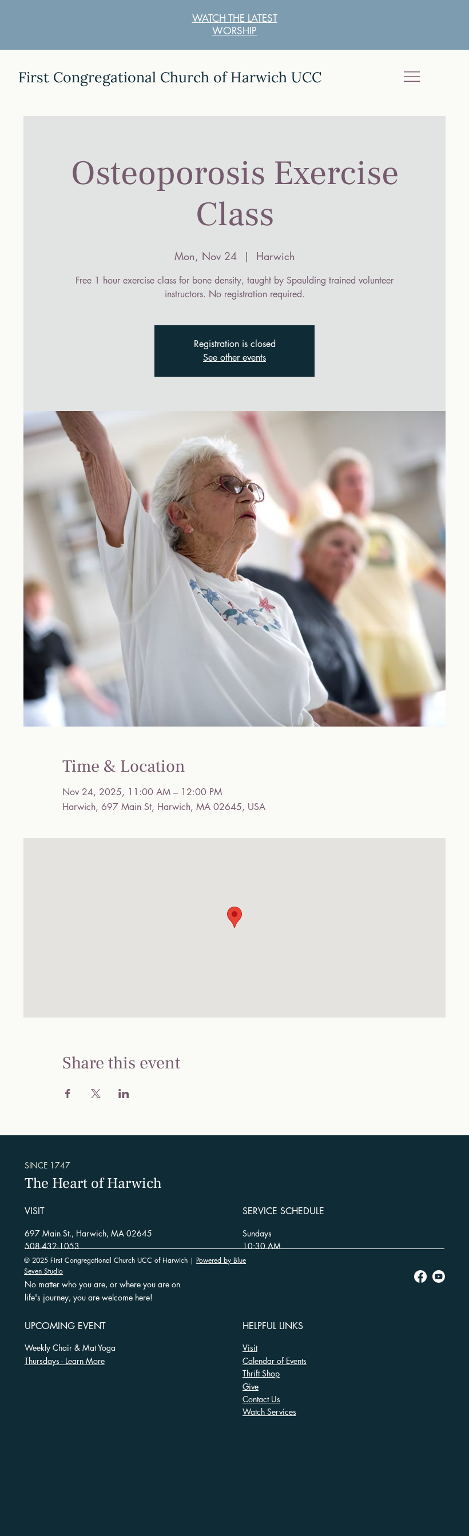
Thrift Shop (261, 1373)
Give (251, 1386)
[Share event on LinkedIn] (123, 1093)
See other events (234, 358)
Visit (250, 1347)
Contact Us (261, 1399)
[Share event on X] (95, 1093)
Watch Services (269, 1411)
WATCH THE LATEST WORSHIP (234, 24)
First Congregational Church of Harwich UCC (169, 77)
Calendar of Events (275, 1360)
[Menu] (412, 76)
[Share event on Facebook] (67, 1093)
